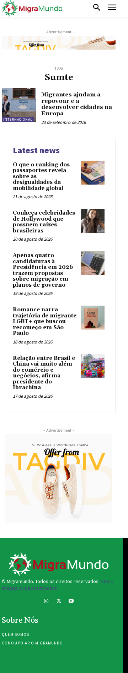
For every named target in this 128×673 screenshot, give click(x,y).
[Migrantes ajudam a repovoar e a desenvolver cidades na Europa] (19, 105)
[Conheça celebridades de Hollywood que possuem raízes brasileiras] (93, 221)
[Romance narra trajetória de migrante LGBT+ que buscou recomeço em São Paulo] (93, 318)
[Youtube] (71, 601)
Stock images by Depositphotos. (57, 585)
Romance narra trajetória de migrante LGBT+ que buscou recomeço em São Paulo (44, 321)
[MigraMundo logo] (32, 8)
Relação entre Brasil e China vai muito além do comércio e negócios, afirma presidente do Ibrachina (44, 373)
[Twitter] (58, 601)
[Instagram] (46, 601)
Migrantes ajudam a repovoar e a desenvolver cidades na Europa (76, 104)
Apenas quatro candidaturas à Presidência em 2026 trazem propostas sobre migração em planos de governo (43, 270)
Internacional (17, 119)
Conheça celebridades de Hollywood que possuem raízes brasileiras (44, 222)
